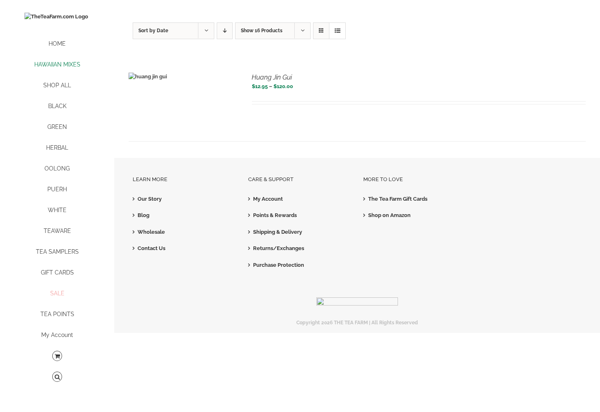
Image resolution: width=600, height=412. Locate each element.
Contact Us (151, 248)
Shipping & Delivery (277, 232)
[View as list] (337, 31)
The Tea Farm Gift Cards (397, 199)
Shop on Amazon (389, 215)
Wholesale (151, 232)
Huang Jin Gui (272, 77)
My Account (268, 199)
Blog (143, 215)
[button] (57, 377)
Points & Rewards (275, 215)
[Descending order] (225, 30)
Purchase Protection (278, 265)
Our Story (150, 199)
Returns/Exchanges (278, 248)
